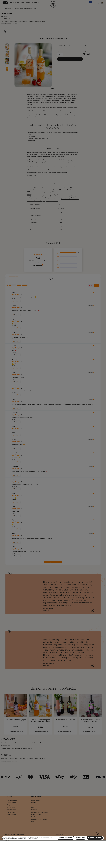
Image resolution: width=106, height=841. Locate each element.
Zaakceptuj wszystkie (94, 837)
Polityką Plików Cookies (39, 837)
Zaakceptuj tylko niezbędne (65, 837)
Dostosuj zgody (80, 837)
